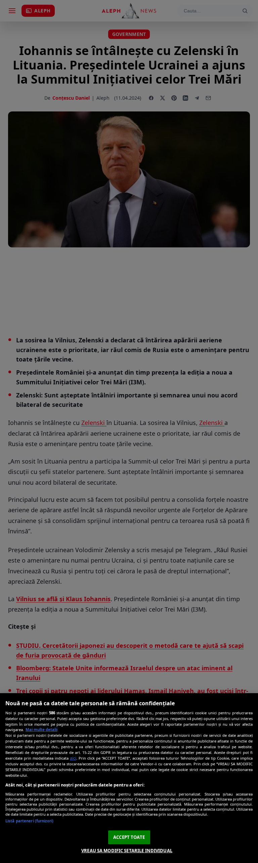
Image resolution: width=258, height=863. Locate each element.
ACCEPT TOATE (129, 837)
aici (73, 758)
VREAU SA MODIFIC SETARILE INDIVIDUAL (126, 851)
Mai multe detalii (41, 729)
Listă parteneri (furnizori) (29, 820)
